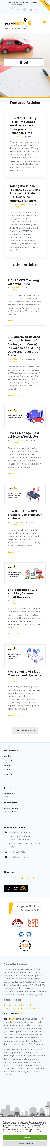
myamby (34, 1008)
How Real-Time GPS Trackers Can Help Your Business (25, 514)
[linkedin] (34, 878)
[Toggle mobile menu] (44, 21)
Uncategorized (19, 443)
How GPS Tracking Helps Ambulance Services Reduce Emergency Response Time (23, 125)
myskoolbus (19, 1005)
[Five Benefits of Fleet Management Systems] (25, 655)
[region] (25, 1132)
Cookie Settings (25, 1143)
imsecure (23, 1008)
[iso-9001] (21, 932)
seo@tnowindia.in (17, 440)
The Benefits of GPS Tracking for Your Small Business (22, 593)
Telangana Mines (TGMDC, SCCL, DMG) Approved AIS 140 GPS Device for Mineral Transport (24, 193)
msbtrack (32, 1005)
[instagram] (28, 878)
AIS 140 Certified (30, 2)
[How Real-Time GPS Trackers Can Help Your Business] (25, 494)
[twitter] (22, 878)
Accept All (25, 1138)
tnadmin (15, 136)
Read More (13, 320)
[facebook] (15, 878)
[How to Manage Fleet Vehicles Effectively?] (25, 416)
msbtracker (10, 1008)
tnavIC (7, 1005)
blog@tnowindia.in (19, 204)
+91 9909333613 (17, 852)
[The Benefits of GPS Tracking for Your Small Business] (25, 573)
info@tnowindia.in (31, 5)
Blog (35, 136)
